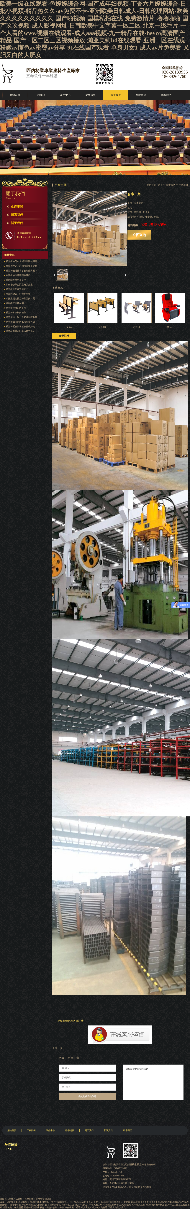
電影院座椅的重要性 (16, 280)
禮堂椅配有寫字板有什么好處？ (21, 326)
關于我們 (116, 95)
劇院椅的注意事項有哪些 (18, 275)
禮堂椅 (140, 1164)
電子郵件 (66, 1087)
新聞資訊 (141, 95)
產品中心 (65, 95)
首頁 (160, 185)
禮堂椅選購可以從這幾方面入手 (21, 331)
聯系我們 (166, 95)
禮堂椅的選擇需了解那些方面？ (21, 270)
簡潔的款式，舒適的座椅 (18, 294)
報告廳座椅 (149, 1164)
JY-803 (69, 327)
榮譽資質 (90, 95)
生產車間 (17, 206)
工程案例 (40, 95)
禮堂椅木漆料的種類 (16, 312)
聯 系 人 (66, 1068)
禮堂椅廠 (132, 1164)
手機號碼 (66, 1077)
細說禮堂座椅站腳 (15, 303)
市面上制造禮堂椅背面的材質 (20, 298)
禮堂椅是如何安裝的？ (17, 289)
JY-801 (102, 327)
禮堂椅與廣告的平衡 (16, 308)
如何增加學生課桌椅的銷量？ (20, 284)
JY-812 (136, 327)
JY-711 (170, 327)
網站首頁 (15, 95)
